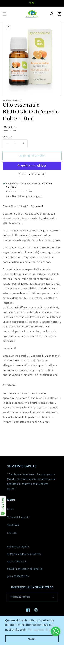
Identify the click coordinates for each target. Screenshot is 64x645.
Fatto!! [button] (32, 638)
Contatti (12, 533)
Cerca (10, 509)
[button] (4, 14)
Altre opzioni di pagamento (32, 174)
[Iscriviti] (53, 597)
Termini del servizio (18, 517)
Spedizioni (13, 525)
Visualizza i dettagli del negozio (24, 196)
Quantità (7, 136)
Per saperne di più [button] (40, 629)
